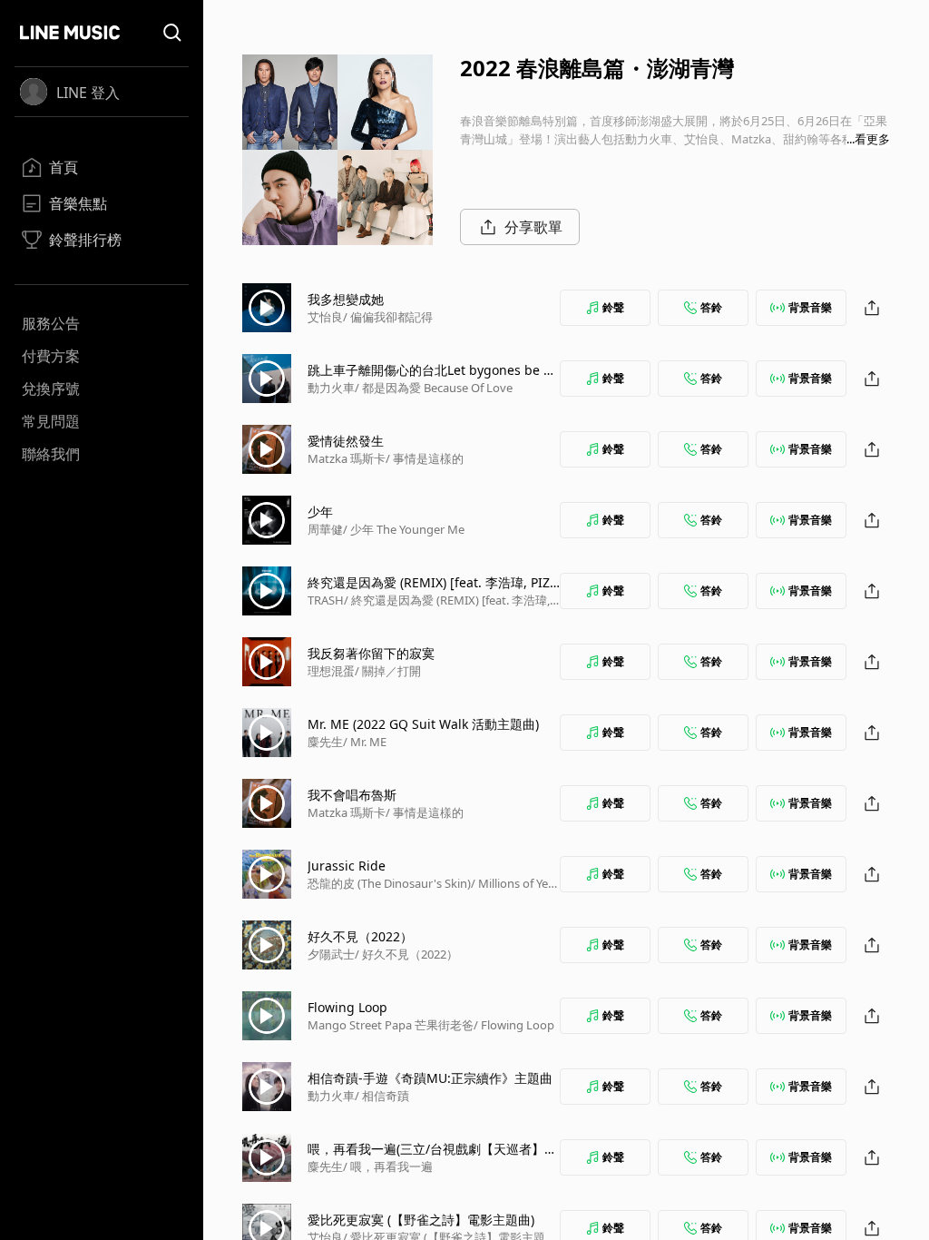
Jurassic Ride (347, 865)
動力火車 (331, 387)
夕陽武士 (331, 954)
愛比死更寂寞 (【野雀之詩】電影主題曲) (421, 1219)
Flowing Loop (347, 1007)
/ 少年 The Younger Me (403, 529)
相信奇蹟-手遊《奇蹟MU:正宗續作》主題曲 (430, 1078)
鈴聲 (613, 307)
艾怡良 (325, 317)
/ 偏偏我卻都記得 (388, 317)
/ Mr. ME (364, 741)
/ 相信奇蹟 (382, 1095)
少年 (320, 511)
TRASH (326, 600)
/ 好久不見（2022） (406, 954)
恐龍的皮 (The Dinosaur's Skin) (389, 883)
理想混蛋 (331, 671)
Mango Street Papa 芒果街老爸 (391, 1025)
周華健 (325, 529)
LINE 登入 (88, 93)
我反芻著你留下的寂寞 (371, 653)
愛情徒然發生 (346, 440)
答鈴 (711, 307)
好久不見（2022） (360, 936)
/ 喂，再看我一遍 (388, 1166)
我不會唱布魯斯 (352, 794)
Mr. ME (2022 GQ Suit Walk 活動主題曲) (423, 724)
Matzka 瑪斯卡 (347, 458)
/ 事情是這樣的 (425, 458)
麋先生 (325, 741)
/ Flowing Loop (514, 1025)
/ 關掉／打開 (388, 671)
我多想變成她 (346, 299)
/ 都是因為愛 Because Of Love (434, 387)
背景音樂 (810, 307)
